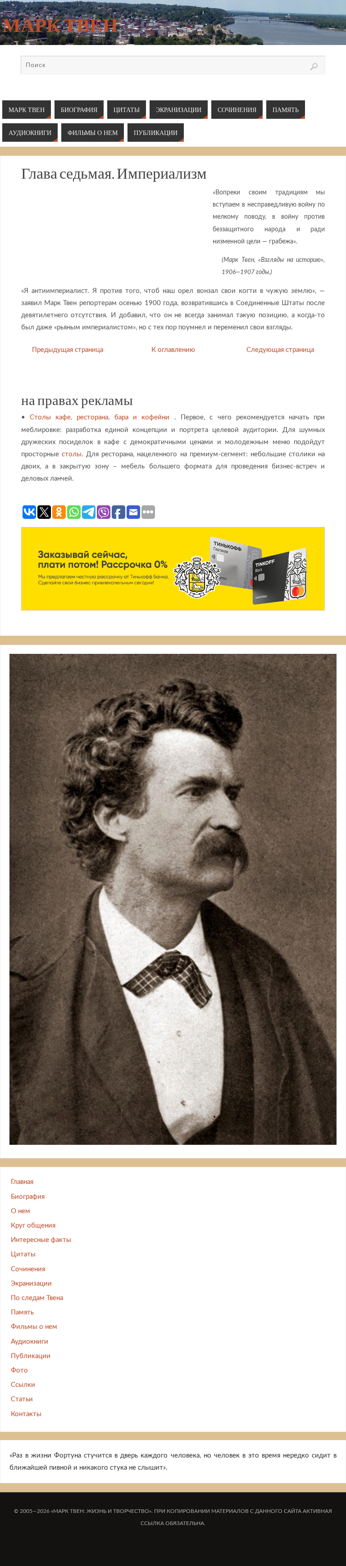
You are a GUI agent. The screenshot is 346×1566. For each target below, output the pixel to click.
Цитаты (23, 1254)
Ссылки (23, 1385)
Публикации (30, 1356)
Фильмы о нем (34, 1326)
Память (22, 1312)
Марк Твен (60, 25)
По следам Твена (37, 1298)
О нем (20, 1211)
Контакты (26, 1414)
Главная (22, 1182)
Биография (28, 1196)
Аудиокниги (29, 1341)
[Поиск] (314, 66)
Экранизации (31, 1283)
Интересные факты (41, 1240)
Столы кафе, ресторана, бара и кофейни (99, 417)
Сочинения (28, 1269)
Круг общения (33, 1225)
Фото (19, 1370)
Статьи (22, 1399)
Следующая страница (280, 349)
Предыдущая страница (67, 349)
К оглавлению (173, 349)
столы (72, 454)
